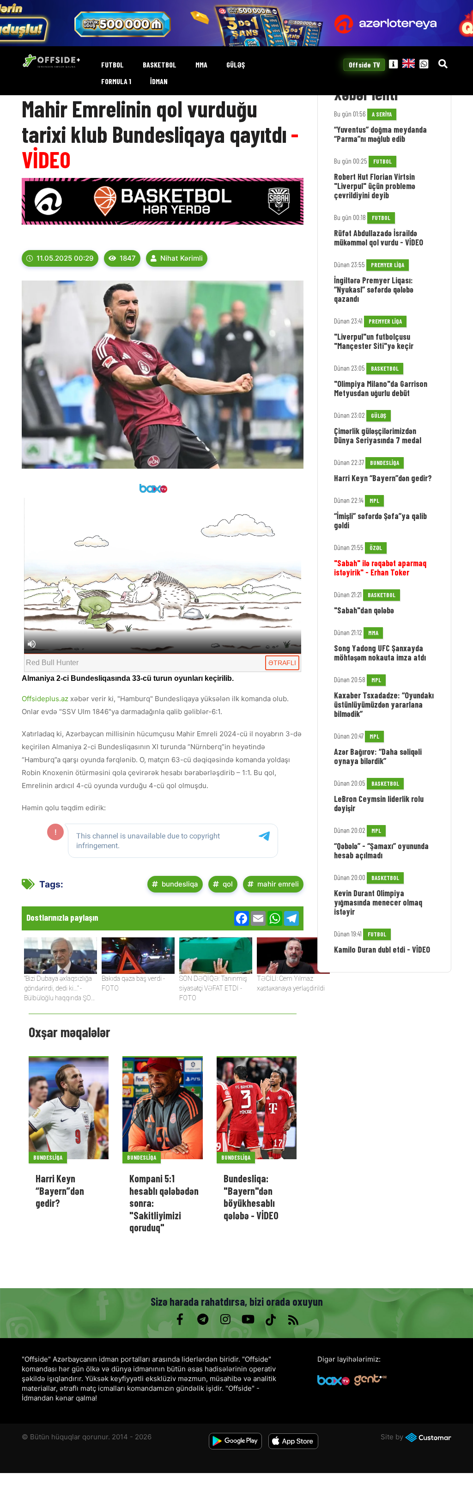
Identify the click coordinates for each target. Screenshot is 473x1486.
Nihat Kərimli (181, 258)
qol (228, 884)
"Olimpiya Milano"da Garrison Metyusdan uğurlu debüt (380, 388)
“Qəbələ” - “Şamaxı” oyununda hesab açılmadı (381, 850)
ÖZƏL (376, 547)
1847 (128, 258)
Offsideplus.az (45, 698)
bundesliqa (180, 884)
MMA (201, 65)
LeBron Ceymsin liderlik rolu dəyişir (379, 803)
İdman (159, 82)
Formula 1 (116, 82)
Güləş (235, 65)
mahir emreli (278, 884)
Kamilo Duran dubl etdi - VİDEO (382, 949)
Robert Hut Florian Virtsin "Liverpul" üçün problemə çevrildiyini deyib (374, 185)
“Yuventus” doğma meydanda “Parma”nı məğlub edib (380, 134)
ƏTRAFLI (282, 663)
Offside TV (364, 65)
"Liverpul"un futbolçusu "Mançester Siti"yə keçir (373, 341)
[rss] (293, 1319)
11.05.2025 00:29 (65, 258)
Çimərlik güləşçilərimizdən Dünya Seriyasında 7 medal (377, 435)
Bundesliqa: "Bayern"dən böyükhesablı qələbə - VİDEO (251, 1196)
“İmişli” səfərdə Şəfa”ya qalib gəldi (380, 520)
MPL (374, 500)
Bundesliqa (47, 1157)
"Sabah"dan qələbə (364, 610)
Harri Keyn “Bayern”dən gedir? (60, 1190)
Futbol (112, 65)
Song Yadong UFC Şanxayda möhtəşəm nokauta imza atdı (380, 652)
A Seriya (382, 114)
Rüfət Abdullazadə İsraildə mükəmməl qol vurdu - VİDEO (378, 237)
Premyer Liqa (387, 265)
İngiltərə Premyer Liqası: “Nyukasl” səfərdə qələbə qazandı (373, 289)
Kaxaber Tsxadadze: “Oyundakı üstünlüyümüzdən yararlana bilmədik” (384, 704)
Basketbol (159, 65)
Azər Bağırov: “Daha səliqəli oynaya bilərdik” (378, 756)
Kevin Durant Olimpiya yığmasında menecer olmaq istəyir (378, 902)
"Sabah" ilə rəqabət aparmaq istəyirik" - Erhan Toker (380, 567)
